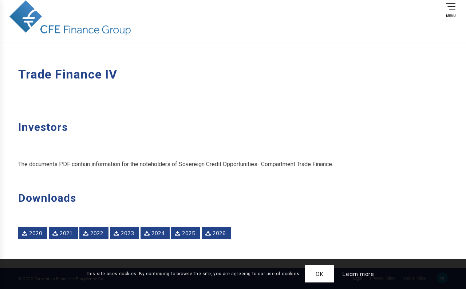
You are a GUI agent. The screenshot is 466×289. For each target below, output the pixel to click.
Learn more (358, 273)
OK (320, 273)
